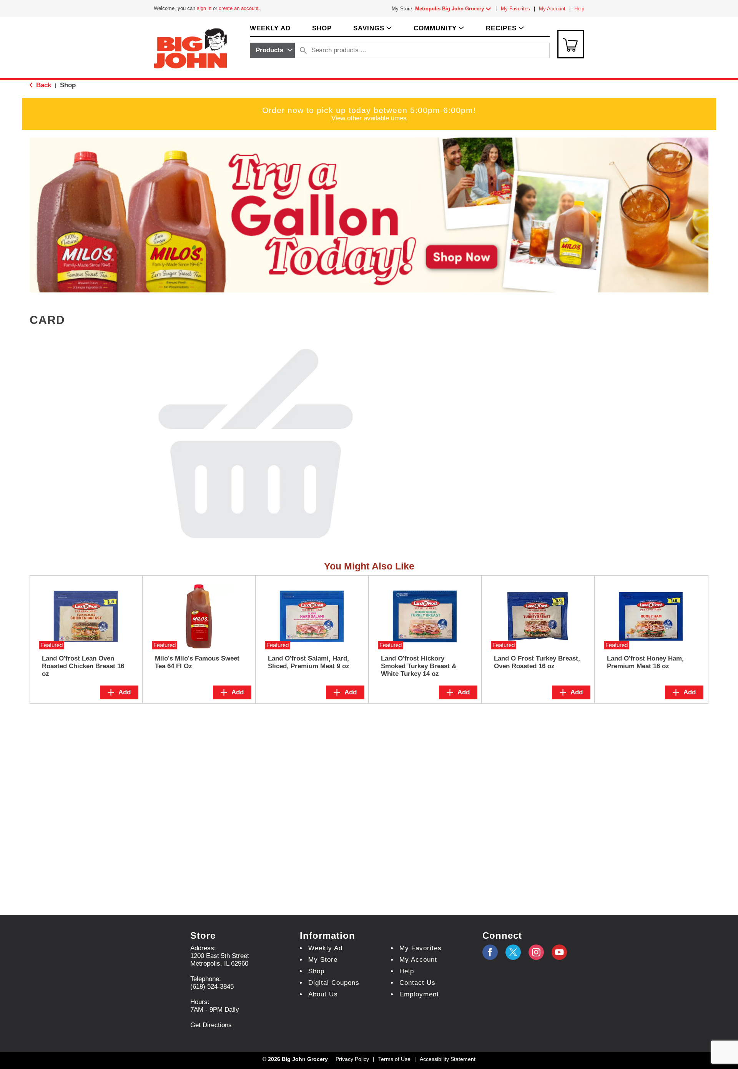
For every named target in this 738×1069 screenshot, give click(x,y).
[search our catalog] (303, 50)
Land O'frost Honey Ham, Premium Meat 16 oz (645, 662)
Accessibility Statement (447, 1059)
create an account (239, 8)
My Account (552, 9)
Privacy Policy (352, 1059)
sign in (204, 8)
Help (579, 9)
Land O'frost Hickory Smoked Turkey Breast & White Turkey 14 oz (418, 666)
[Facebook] (490, 952)
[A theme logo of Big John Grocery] (190, 47)
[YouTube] (536, 952)
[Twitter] (513, 952)
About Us (323, 994)
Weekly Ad (325, 948)
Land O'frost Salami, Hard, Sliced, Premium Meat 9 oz (308, 662)
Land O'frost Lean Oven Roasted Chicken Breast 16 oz (83, 666)
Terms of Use (394, 1059)
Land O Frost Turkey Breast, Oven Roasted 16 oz (537, 662)
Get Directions (211, 1025)
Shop (68, 85)
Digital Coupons (333, 982)
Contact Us (417, 982)
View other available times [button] (369, 118)
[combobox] (272, 50)
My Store (322, 959)
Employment (419, 994)
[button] (454, 9)
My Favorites (515, 9)
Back (42, 85)
